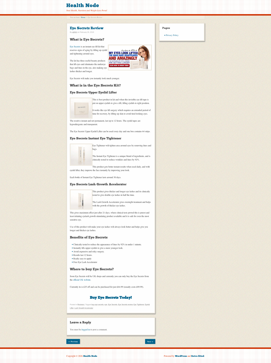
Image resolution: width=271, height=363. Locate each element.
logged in (86, 329)
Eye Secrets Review (86, 28)
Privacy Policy (172, 35)
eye (105, 305)
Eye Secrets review (125, 305)
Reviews (80, 305)
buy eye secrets (98, 305)
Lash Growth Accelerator (83, 308)
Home (83, 17)
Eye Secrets (75, 46)
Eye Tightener (139, 305)
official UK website (81, 279)
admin (74, 32)
